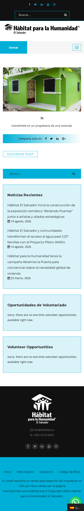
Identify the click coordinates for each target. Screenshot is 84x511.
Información (25, 472)
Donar (13, 47)
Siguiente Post (20, 154)
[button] (75, 502)
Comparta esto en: (30, 138)
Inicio (7, 472)
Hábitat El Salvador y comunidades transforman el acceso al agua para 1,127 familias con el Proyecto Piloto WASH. (37, 236)
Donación (46, 472)
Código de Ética (69, 472)
